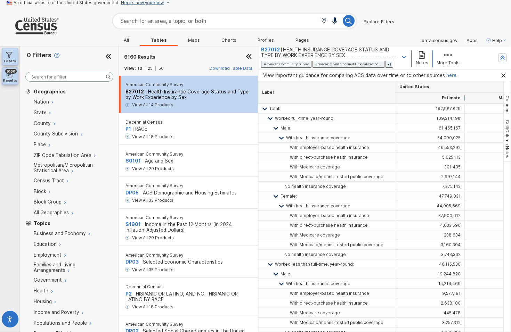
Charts (228, 40)
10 (139, 68)
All (126, 40)
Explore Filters (379, 21)
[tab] (507, 104)
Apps (472, 40)
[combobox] (234, 21)
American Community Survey (154, 84)
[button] (324, 21)
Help (497, 40)
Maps (194, 40)
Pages (302, 40)
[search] (69, 77)
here (451, 75)
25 (150, 68)
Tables (159, 40)
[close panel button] (249, 57)
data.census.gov (439, 40)
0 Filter (39, 55)
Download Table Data (230, 68)
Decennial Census (144, 122)
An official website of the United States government (66, 2)
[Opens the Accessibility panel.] (10, 320)
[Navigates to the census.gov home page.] (29, 31)
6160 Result (139, 57)
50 (161, 68)
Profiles (266, 40)
